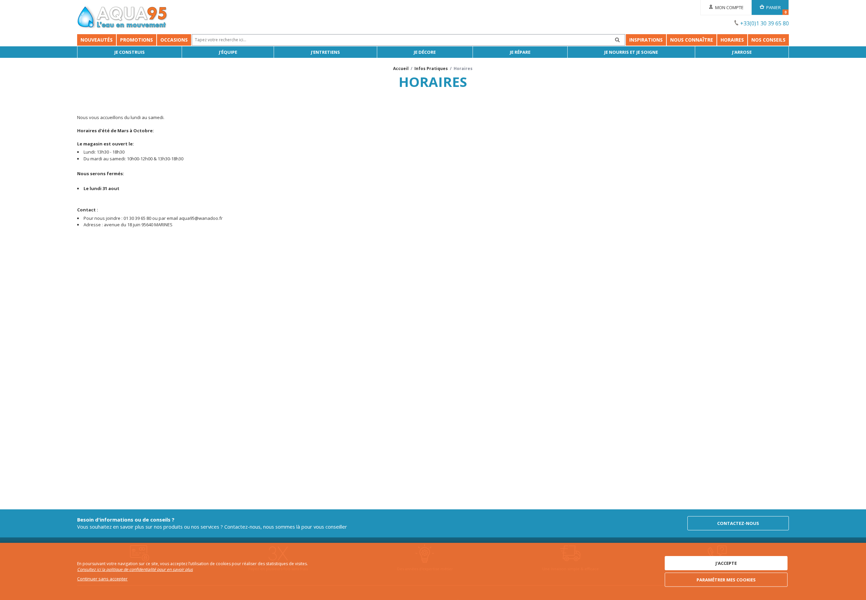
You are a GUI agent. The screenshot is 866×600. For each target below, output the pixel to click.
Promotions (136, 40)
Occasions (174, 40)
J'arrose (742, 52)
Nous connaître (691, 40)
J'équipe (228, 52)
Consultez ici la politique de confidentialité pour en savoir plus (135, 569)
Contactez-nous (738, 523)
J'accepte (726, 563)
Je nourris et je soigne (631, 52)
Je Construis (129, 52)
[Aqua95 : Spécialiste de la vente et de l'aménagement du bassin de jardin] (122, 18)
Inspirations (646, 40)
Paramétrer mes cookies (726, 580)
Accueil (401, 68)
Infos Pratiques (431, 68)
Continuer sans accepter (102, 579)
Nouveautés (97, 40)
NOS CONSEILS (768, 40)
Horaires (732, 40)
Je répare (520, 52)
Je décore (425, 52)
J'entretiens (325, 52)
